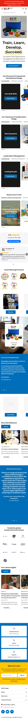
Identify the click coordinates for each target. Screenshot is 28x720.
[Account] (23, 9)
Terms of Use (21, 679)
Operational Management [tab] (18, 158)
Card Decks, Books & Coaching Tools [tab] (11, 197)
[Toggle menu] (2, 9)
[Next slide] (6, 390)
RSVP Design (8, 717)
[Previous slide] (1, 390)
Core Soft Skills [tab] (5, 81)
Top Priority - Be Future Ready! (9, 449)
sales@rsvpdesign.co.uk (14, 657)
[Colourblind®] (14, 333)
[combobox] (14, 13)
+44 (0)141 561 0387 (14, 645)
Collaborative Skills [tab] (16, 121)
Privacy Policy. (14, 681)
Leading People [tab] (5, 158)
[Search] (25, 13)
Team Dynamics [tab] (5, 121)
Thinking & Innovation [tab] (17, 81)
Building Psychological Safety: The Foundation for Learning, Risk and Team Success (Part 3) (10, 595)
